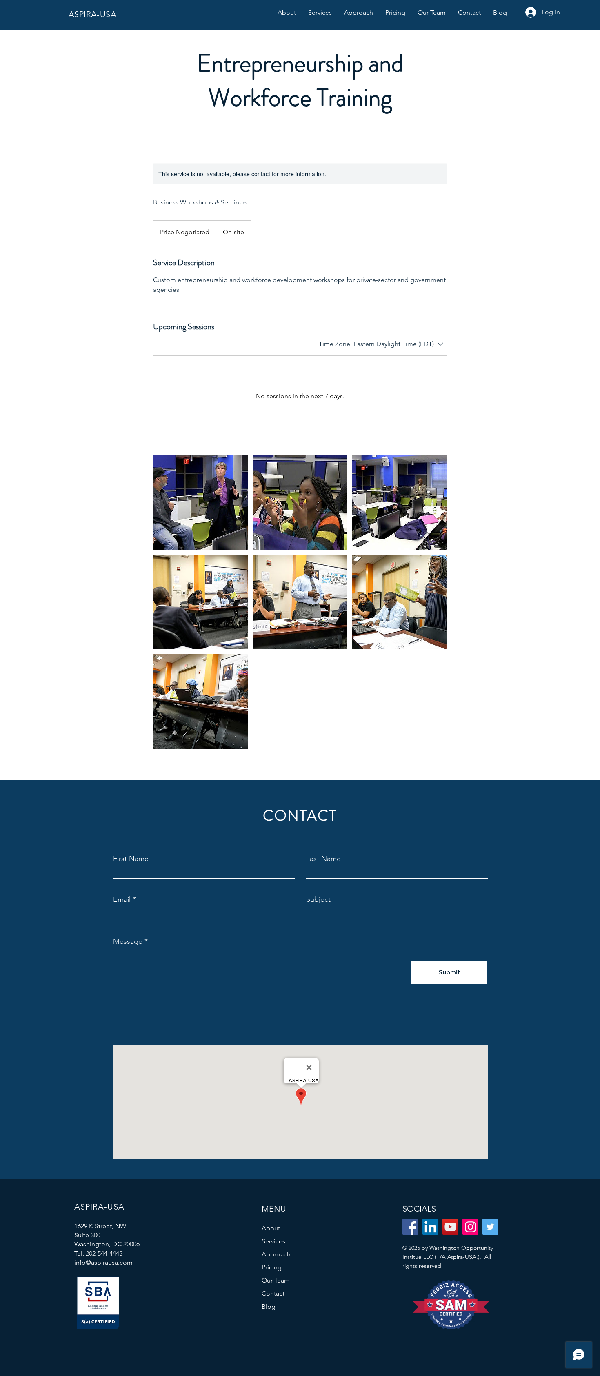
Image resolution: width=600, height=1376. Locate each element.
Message (127, 941)
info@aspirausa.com (103, 1262)
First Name (131, 858)
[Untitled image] (200, 502)
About (271, 1228)
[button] (320, 12)
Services (273, 1241)
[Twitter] (490, 1227)
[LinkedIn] (430, 1227)
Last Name (323, 858)
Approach (276, 1254)
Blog (269, 1306)
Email (122, 899)
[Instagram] (470, 1227)
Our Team (276, 1280)
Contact (273, 1293)
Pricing (272, 1267)
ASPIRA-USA (92, 14)
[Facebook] (410, 1227)
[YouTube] (450, 1227)
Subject (318, 899)
